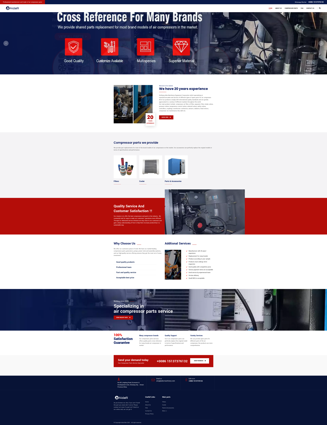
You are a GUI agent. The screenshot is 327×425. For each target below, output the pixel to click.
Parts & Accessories (173, 181)
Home (270, 8)
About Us (278, 8)
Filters (116, 181)
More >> (164, 411)
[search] (320, 8)
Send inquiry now (122, 317)
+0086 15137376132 (196, 381)
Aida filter (124, 422)
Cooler (142, 181)
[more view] (163, 43)
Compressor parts (291, 8)
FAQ (302, 8)
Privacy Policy (149, 414)
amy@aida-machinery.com (165, 381)
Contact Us (310, 8)
